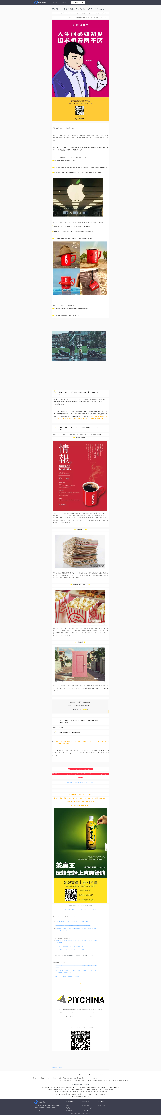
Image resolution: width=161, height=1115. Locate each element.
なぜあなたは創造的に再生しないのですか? (80, 782)
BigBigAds (69, 1108)
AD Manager (85, 1105)
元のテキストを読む (58, 1067)
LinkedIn (95, 1075)
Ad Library (85, 1110)
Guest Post (101, 1105)
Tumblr (79, 1075)
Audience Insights (87, 1108)
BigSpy (64, 2)
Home (55, 2)
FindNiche (69, 1110)
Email (84, 1075)
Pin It (101, 1075)
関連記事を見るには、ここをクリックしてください (80, 909)
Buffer (89, 1075)
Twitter (67, 1075)
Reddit (73, 1075)
